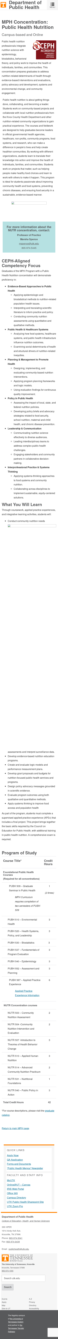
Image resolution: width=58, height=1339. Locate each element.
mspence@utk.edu (29, 243)
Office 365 (12, 1193)
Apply (4, 1302)
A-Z (30, 1299)
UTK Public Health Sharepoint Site (25, 1202)
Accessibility (34, 1308)
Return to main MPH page (15, 1128)
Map (3, 1305)
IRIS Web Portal (15, 1189)
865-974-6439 (13, 1241)
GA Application (15, 1159)
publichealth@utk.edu (19, 1248)
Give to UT (6, 1308)
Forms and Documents (19, 1164)
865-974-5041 (15, 1238)
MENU (54, 5)
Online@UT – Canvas (18, 1184)
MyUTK (11, 1180)
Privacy (32, 1302)
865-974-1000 (7, 1270)
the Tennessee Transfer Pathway (16, 1328)
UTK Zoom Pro (15, 1206)
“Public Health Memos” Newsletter (25, 1168)
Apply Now (13, 1155)
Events (4, 1299)
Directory (32, 1305)
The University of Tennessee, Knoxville (3, 4)
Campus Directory (16, 1197)
